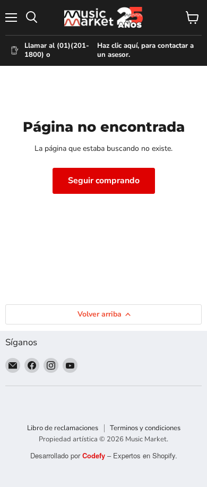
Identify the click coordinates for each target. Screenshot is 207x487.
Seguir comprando (104, 180)
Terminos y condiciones (145, 428)
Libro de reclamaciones (62, 428)
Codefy (94, 455)
